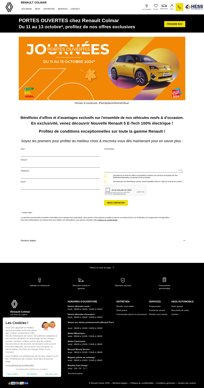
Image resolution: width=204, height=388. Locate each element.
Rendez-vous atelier (125, 306)
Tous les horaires (75, 373)
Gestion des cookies (187, 383)
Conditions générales (165, 383)
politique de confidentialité (107, 220)
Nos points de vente (180, 310)
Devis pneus (121, 310)
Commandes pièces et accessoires (131, 314)
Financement (155, 306)
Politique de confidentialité (141, 383)
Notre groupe (177, 306)
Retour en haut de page (100, 267)
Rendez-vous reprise (158, 314)
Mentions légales (28, 240)
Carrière (175, 314)
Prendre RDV (174, 24)
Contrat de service (157, 310)
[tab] (102, 240)
